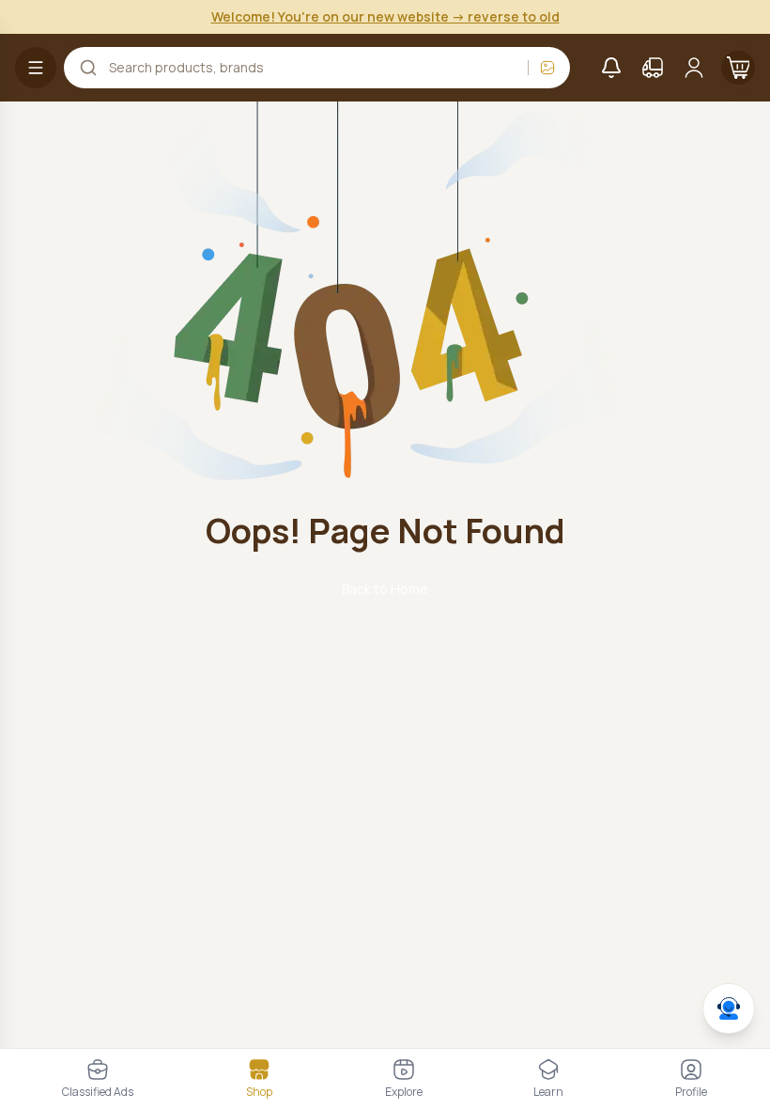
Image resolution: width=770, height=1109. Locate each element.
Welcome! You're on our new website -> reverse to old (385, 16)
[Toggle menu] (35, 67)
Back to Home (385, 589)
